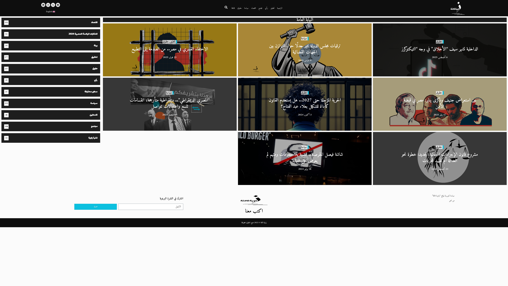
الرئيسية (279, 8)
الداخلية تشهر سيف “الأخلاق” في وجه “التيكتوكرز (440, 49)
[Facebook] (58, 5)
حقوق (239, 8)
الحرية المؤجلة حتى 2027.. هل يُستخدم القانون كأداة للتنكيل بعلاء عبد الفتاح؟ (305, 103)
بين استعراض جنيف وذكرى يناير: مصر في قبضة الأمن (439, 103)
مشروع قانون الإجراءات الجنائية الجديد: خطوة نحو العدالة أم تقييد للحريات (440, 158)
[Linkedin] (43, 5)
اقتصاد (253, 8)
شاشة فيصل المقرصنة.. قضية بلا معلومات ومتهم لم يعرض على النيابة (305, 158)
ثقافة (233, 8)
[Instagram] (48, 5)
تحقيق (273, 8)
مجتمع (260, 8)
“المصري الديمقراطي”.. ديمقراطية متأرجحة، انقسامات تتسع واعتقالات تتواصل (170, 103)
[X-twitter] (53, 5)
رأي (266, 8)
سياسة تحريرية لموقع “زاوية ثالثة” (443, 196)
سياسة (246, 8)
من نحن (452, 200)
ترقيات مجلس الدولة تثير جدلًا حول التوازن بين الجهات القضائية (305, 49)
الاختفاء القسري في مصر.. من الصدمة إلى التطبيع (169, 49)
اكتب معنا (254, 211)
